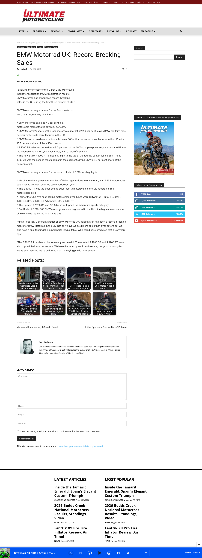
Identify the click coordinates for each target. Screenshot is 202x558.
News (40, 47)
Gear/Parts (96, 31)
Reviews (55, 31)
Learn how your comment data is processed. (81, 446)
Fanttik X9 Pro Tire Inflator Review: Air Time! (71, 532)
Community (75, 31)
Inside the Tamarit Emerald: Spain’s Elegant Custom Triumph (75, 491)
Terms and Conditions (135, 2)
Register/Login (22, 2)
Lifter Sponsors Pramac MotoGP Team (106, 327)
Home (19, 42)
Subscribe (178, 220)
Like (181, 194)
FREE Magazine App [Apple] (42, 2)
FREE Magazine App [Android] (69, 2)
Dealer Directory (153, 2)
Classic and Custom (64, 500)
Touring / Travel (51, 47)
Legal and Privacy (91, 2)
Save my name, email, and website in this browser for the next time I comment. (60, 431)
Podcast (131, 31)
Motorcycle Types (33, 42)
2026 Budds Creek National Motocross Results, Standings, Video (71, 511)
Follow (179, 200)
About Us (107, 2)
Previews (38, 31)
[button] (181, 31)
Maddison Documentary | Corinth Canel (37, 327)
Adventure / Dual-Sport (54, 42)
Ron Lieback (22, 69)
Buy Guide (113, 31)
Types (22, 31)
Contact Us (118, 2)
